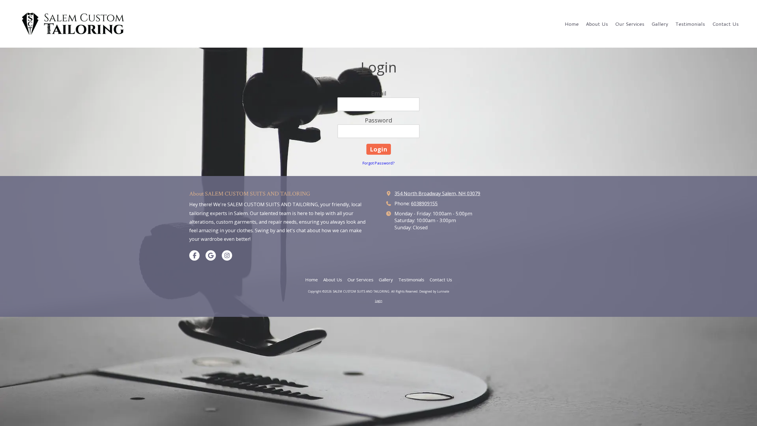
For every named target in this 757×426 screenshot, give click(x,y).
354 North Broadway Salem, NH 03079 (437, 193)
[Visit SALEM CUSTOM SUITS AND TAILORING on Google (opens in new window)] (211, 255)
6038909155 (424, 203)
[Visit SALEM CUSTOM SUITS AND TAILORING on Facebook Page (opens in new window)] (194, 255)
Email (378, 93)
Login (378, 301)
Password (378, 120)
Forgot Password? (378, 163)
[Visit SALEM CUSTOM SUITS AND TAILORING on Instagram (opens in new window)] (227, 255)
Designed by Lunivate (434, 291)
